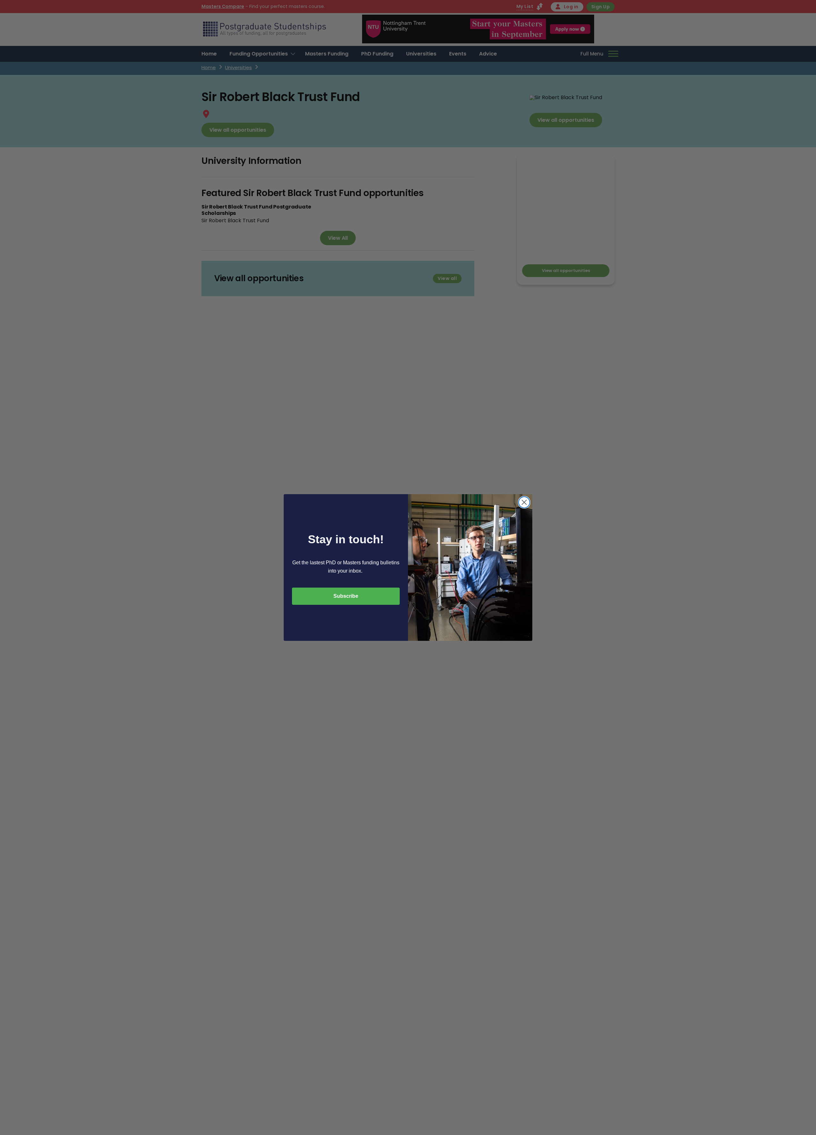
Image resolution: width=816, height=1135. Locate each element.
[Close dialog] (524, 502)
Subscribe (345, 596)
